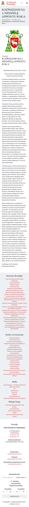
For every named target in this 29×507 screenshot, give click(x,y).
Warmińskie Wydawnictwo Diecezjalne (14, 398)
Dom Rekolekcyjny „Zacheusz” (14, 323)
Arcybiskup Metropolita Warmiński (14, 405)
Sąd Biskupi (14, 281)
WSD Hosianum (14, 286)
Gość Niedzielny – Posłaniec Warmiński (14, 385)
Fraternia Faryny (14, 361)
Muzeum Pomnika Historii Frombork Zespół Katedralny (14, 304)
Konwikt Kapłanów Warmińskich (14, 296)
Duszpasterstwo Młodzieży (14, 341)
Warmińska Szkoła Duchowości (14, 290)
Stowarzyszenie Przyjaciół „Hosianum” (14, 370)
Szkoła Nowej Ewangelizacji (14, 359)
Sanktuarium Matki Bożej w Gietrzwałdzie (14, 312)
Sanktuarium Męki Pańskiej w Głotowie (14, 321)
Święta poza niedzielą (15, 485)
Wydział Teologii (14, 284)
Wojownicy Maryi (14, 372)
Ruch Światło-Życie (14, 340)
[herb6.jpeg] (3, 3)
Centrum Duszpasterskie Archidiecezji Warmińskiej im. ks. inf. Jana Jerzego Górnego (14, 299)
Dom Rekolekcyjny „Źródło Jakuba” (14, 325)
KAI (14, 389)
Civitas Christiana (14, 368)
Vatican (14, 416)
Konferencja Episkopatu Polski (14, 414)
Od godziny (8, 489)
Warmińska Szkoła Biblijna (14, 288)
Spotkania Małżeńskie (14, 347)
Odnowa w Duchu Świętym (14, 351)
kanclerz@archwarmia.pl (14, 454)
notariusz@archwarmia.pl (14, 459)
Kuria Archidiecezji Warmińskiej (14, 279)
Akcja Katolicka (14, 353)
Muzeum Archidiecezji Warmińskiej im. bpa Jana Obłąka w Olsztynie (14, 307)
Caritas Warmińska (14, 283)
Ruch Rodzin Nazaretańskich (14, 357)
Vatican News (14, 390)
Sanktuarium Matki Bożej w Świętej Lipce (14, 317)
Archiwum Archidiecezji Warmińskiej (14, 294)
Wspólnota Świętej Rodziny (14, 349)
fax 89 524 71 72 (14, 436)
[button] (21, 3)
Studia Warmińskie (14, 396)
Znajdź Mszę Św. (14, 496)
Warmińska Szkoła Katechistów (14, 292)
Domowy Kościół (14, 345)
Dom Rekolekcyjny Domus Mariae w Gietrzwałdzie (14, 328)
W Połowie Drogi (14, 362)
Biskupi (14, 407)
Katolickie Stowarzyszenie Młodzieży (14, 343)
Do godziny (21, 489)
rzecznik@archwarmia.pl (14, 464)
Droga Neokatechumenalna (14, 355)
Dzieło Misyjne (14, 366)
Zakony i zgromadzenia (14, 410)
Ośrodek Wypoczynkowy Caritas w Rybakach (14, 310)
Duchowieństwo (14, 409)
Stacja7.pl (14, 392)
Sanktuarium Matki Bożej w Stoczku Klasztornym (14, 314)
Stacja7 (17, 504)
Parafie (14, 412)
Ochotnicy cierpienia (14, 364)
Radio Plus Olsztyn (14, 387)
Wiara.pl (14, 394)
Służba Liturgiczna (14, 338)
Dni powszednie (15, 483)
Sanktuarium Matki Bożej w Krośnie (14, 319)
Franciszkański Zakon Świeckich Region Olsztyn (14, 375)
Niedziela (16, 481)
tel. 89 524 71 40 (14, 435)
